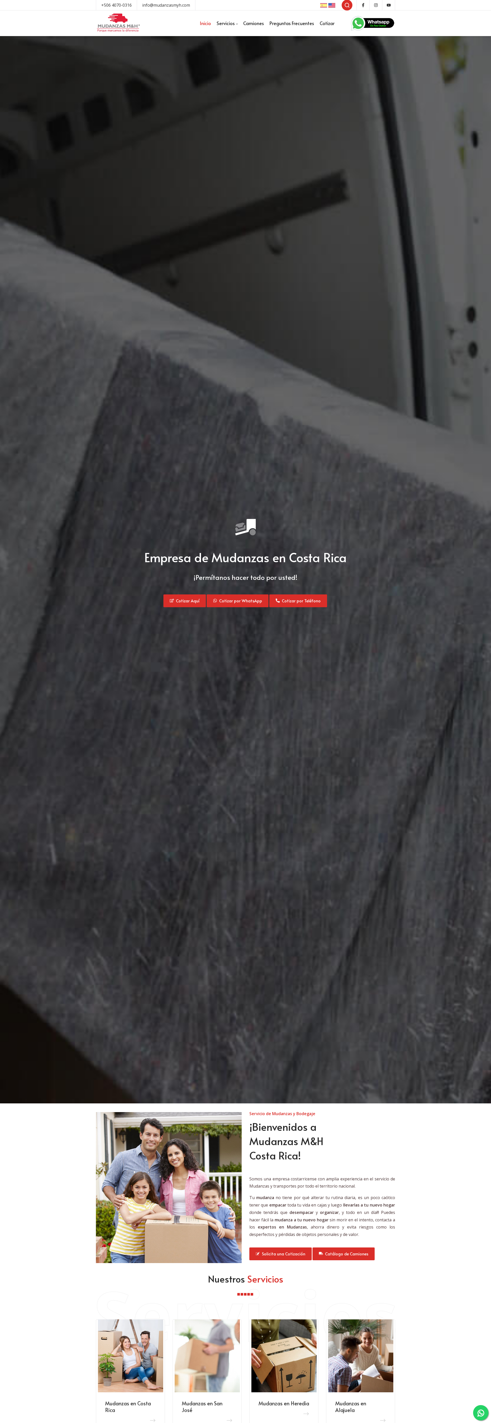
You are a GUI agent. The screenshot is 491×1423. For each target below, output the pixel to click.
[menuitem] (205, 23)
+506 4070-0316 (116, 5)
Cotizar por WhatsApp (239, 600)
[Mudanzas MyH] (118, 23)
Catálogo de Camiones (345, 1253)
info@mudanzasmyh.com (166, 5)
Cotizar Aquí (186, 600)
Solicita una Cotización (282, 1253)
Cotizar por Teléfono (300, 600)
